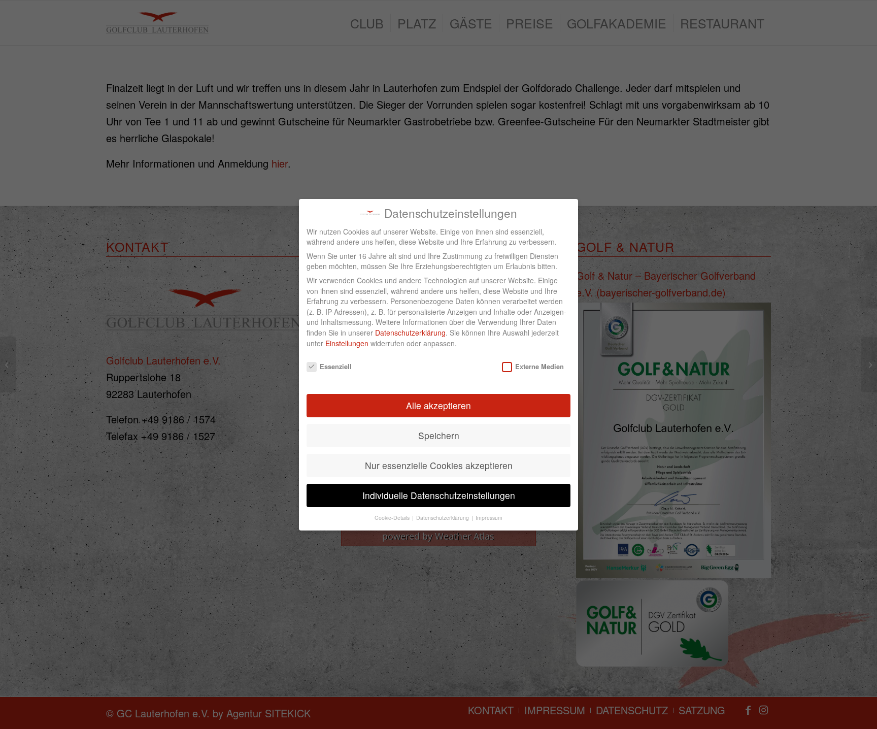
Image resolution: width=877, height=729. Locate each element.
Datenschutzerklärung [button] (443, 517)
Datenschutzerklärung (410, 332)
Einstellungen (346, 343)
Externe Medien (539, 366)
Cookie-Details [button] (393, 517)
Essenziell (336, 366)
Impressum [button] (489, 517)
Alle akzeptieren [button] (438, 405)
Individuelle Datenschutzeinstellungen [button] (438, 495)
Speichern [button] (438, 435)
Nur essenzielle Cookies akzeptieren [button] (439, 465)
